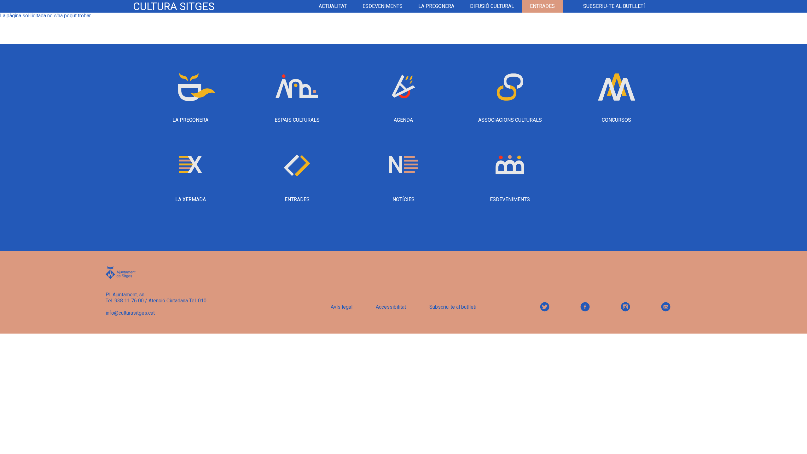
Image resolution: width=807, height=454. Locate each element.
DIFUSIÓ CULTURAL (492, 6)
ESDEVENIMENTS (383, 6)
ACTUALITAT (333, 6)
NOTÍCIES (403, 199)
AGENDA (403, 120)
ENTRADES (297, 199)
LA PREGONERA (436, 6)
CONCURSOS (616, 120)
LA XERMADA (190, 199)
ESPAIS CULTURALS (297, 120)
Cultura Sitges (173, 6)
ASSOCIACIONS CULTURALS (510, 120)
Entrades (542, 6)
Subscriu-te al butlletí (614, 6)
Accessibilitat (391, 307)
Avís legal (341, 307)
